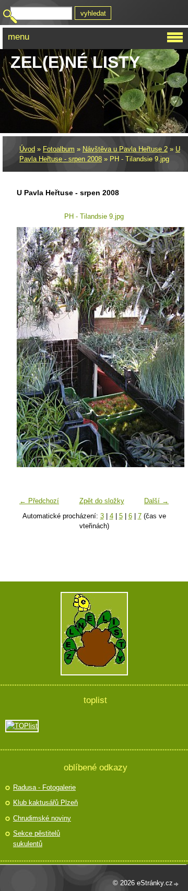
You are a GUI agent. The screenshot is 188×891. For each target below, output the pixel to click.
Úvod (27, 149)
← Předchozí (39, 501)
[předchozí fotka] (31, 347)
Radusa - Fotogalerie (44, 787)
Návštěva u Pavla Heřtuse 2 (125, 149)
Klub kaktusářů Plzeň (45, 802)
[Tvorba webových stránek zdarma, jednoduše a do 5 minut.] (176, 884)
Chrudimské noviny (42, 818)
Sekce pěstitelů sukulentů (36, 838)
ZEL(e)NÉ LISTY (75, 62)
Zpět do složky (101, 501)
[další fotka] (157, 347)
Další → (156, 501)
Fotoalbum (59, 149)
